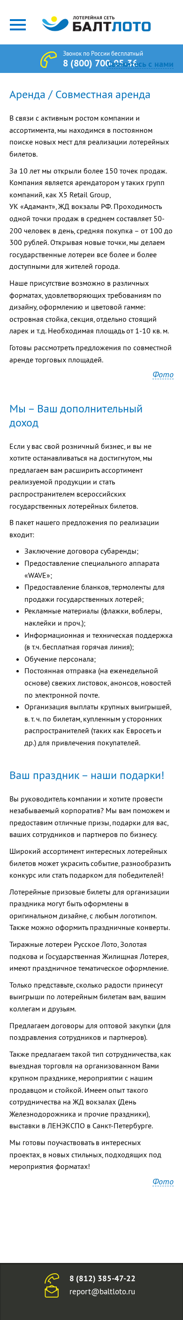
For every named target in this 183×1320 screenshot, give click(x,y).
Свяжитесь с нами (140, 64)
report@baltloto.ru (102, 1291)
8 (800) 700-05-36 (100, 63)
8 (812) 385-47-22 (102, 1278)
